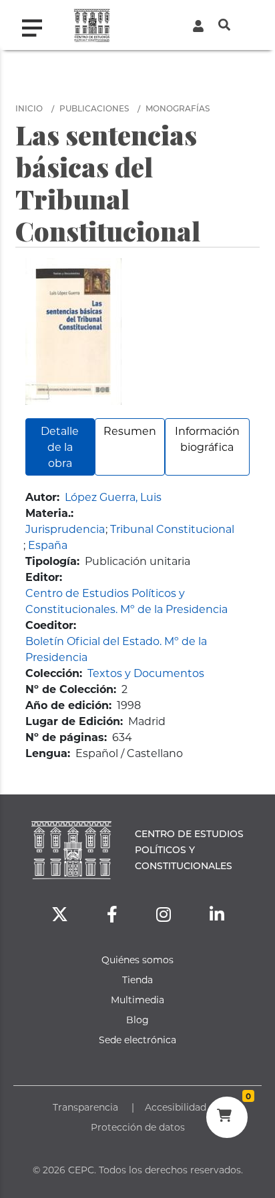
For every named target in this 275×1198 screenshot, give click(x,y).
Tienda (137, 979)
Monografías (178, 108)
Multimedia (137, 999)
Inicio (29, 108)
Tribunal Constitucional (172, 529)
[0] (226, 1117)
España (47, 545)
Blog (137, 1019)
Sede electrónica (137, 1039)
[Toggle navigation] (37, 25)
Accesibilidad (175, 1107)
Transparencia (85, 1107)
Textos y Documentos (145, 673)
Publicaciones (94, 108)
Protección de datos (138, 1127)
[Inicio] (92, 25)
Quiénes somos (137, 959)
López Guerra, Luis (113, 497)
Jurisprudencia (65, 529)
